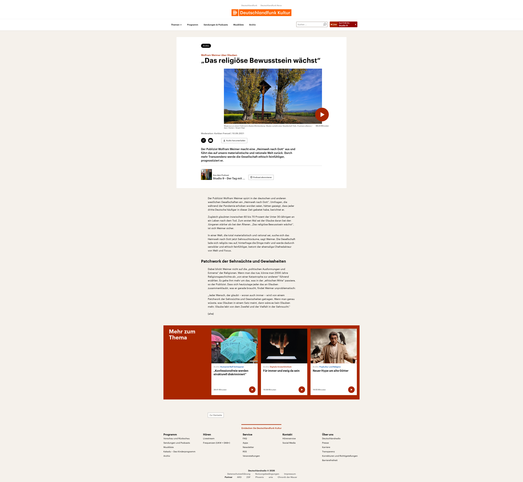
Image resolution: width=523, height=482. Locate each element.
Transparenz (328, 451)
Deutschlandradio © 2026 (261, 470)
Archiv (252, 25)
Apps (245, 442)
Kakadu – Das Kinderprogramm (179, 451)
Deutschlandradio (331, 438)
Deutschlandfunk (249, 5)
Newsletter (248, 447)
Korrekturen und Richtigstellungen (340, 455)
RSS (245, 451)
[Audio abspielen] (322, 114)
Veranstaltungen (251, 455)
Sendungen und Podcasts (176, 442)
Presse (325, 442)
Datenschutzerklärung (238, 473)
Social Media (289, 442)
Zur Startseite (216, 415)
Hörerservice (289, 438)
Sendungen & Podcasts (216, 25)
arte (271, 477)
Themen (175, 25)
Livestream (209, 438)
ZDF (248, 477)
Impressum (290, 473)
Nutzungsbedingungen (267, 473)
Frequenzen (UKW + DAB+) (216, 442)
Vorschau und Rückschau (176, 438)
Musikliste (238, 25)
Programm (192, 25)
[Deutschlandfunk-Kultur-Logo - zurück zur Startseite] (261, 12)
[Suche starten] (324, 24)
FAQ (245, 438)
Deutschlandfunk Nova (271, 5)
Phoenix (259, 477)
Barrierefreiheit (329, 460)
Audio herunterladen (235, 140)
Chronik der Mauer (287, 477)
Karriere (326, 447)
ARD (239, 477)
